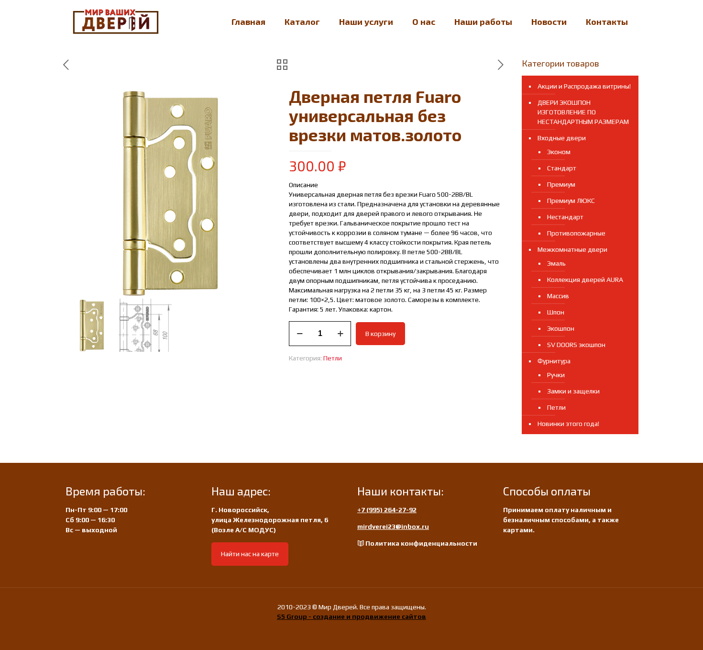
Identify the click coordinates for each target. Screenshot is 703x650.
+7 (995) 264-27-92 (387, 510)
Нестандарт (565, 217)
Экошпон (560, 328)
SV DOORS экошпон (576, 344)
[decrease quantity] (299, 334)
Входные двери (562, 138)
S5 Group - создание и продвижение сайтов (351, 616)
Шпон (555, 312)
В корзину (380, 333)
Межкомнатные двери (572, 249)
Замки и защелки (573, 391)
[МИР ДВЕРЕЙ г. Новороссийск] (116, 21)
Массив (558, 296)
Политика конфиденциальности (421, 543)
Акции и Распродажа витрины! (584, 86)
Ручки (556, 375)
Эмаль (556, 263)
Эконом (559, 152)
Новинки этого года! (568, 423)
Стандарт (561, 168)
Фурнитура (554, 361)
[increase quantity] (340, 334)
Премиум (561, 184)
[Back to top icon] (657, 630)
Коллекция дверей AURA (585, 279)
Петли (332, 358)
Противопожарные (576, 233)
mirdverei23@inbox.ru (393, 526)
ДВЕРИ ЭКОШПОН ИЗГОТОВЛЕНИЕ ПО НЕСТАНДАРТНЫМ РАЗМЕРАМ (583, 112)
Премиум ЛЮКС (571, 200)
